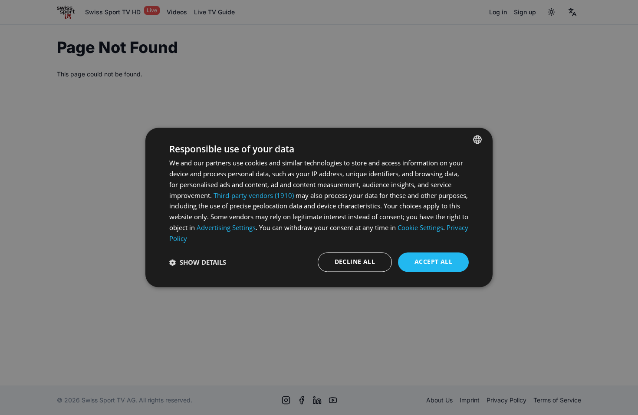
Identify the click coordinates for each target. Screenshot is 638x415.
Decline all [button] (355, 262)
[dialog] (319, 207)
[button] (197, 262)
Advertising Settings (226, 227)
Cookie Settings (420, 227)
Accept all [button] (433, 262)
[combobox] (477, 139)
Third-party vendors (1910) (254, 195)
